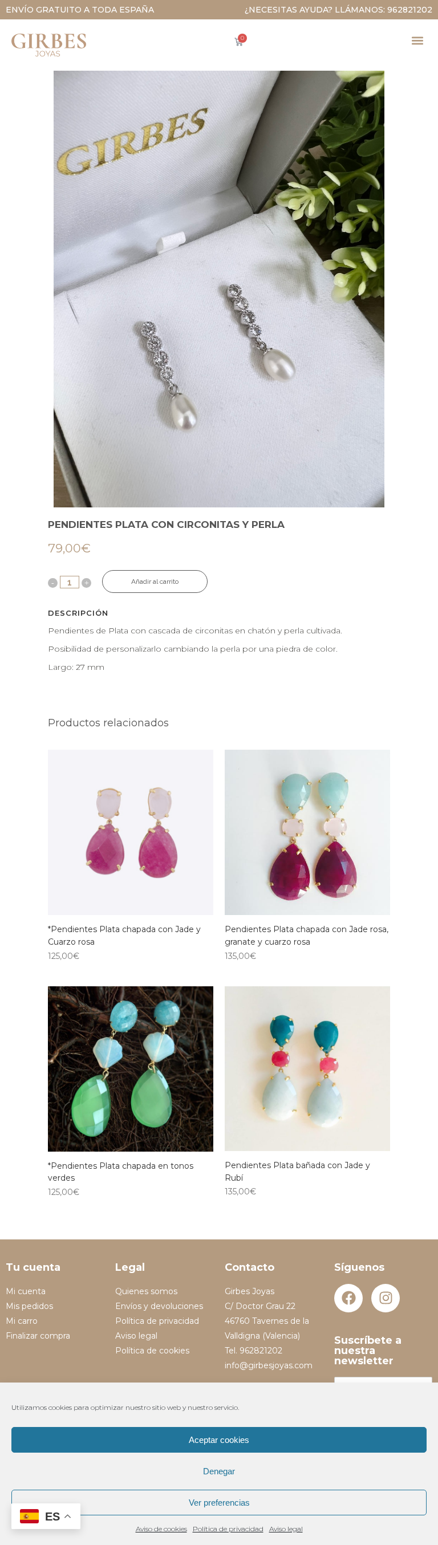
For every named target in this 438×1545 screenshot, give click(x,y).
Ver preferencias (219, 1502)
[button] (417, 40)
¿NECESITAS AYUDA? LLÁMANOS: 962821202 (338, 10)
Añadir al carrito (155, 582)
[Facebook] (348, 1298)
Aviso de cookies (161, 1528)
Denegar (219, 1471)
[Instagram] (385, 1298)
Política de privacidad (228, 1528)
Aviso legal (286, 1528)
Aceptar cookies (219, 1440)
